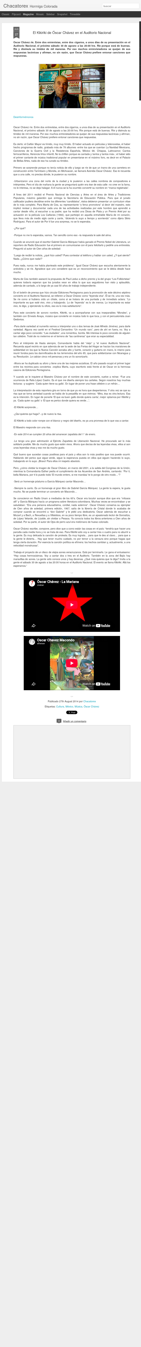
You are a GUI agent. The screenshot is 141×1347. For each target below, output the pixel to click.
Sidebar (50, 14)
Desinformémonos (23, 117)
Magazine (28, 14)
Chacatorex (89, 701)
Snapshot (62, 14)
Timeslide (75, 14)
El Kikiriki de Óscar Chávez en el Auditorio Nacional (72, 32)
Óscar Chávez (91, 706)
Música (78, 706)
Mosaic (40, 14)
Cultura (60, 706)
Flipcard (16, 14)
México (69, 706)
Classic (5, 14)
